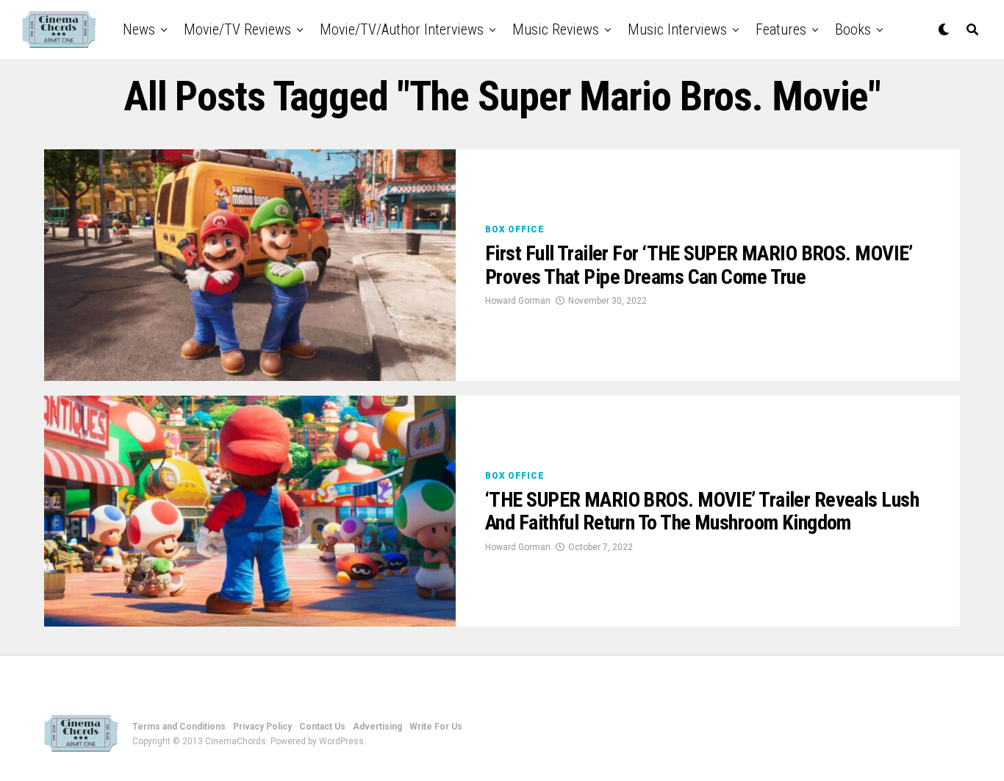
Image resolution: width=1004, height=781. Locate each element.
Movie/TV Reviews (237, 29)
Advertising (377, 726)
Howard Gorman (518, 301)
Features (781, 29)
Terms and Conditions (179, 726)
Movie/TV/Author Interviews (402, 29)
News (139, 29)
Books (853, 29)
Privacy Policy (262, 726)
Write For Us (435, 726)
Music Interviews (677, 29)
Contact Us (322, 726)
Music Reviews (555, 29)
